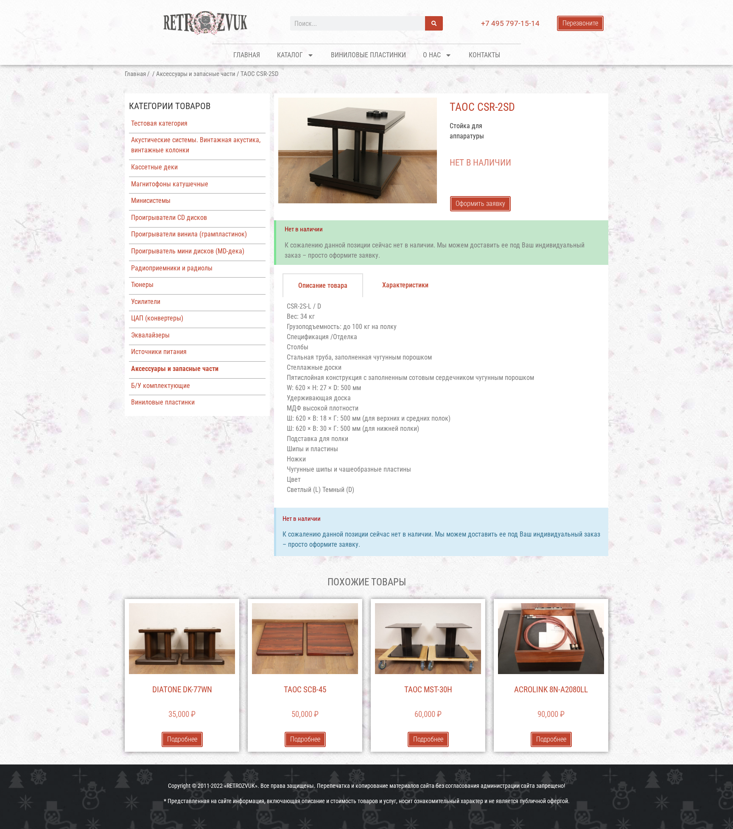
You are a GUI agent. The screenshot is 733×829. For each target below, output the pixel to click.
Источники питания (159, 352)
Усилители (145, 302)
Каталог (290, 55)
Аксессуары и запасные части (195, 74)
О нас (432, 55)
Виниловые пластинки (368, 55)
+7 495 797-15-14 (510, 23)
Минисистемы (151, 201)
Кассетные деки (154, 167)
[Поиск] (434, 23)
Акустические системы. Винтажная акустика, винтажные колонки (195, 145)
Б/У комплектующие (160, 386)
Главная (246, 55)
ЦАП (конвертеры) (157, 318)
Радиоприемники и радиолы (172, 268)
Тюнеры (142, 285)
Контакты (484, 55)
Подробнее (182, 739)
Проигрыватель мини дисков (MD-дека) (187, 251)
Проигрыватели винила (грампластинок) (189, 234)
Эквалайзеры (150, 335)
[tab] (323, 285)
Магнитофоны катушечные (169, 184)
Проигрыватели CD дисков (169, 218)
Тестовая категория (159, 123)
